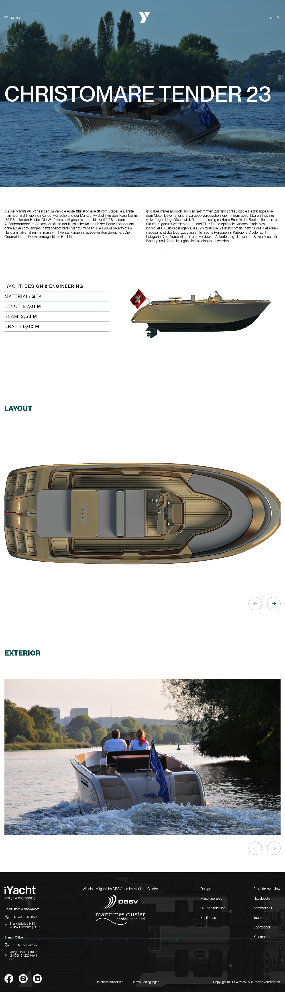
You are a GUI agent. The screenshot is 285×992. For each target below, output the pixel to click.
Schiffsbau (208, 918)
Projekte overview (267, 889)
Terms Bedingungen (145, 982)
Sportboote (262, 927)
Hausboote (261, 898)
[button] (274, 603)
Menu (15, 18)
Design (205, 889)
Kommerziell (262, 908)
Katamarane (262, 937)
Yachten (259, 918)
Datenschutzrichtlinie (109, 982)
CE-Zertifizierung (213, 908)
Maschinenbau (211, 898)
